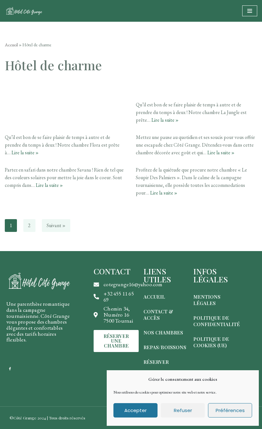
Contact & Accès (158, 314)
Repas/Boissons (164, 347)
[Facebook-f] (9, 368)
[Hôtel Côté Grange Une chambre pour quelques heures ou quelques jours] (24, 10)
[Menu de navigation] (249, 10)
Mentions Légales (206, 300)
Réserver (156, 362)
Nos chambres (163, 332)
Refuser (183, 410)
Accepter (135, 410)
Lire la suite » (165, 120)
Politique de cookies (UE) (211, 342)
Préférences (230, 410)
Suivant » (56, 225)
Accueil (11, 45)
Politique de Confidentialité (216, 321)
